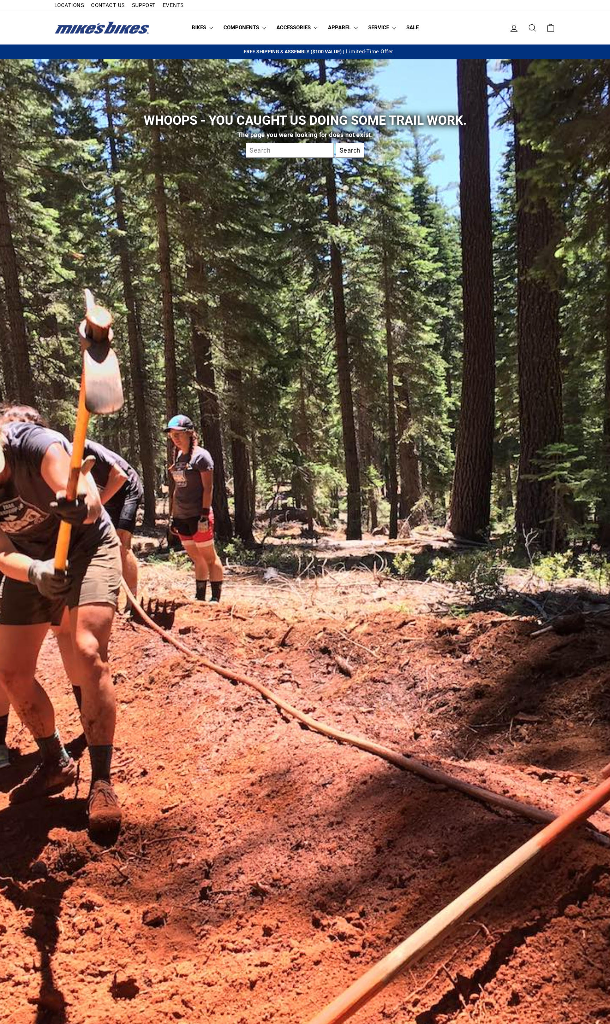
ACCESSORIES (294, 27)
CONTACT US (108, 5)
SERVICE (379, 27)
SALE (412, 27)
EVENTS (173, 5)
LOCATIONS (69, 5)
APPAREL (340, 27)
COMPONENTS (242, 27)
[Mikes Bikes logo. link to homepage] (102, 28)
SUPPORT (144, 5)
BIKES (200, 27)
